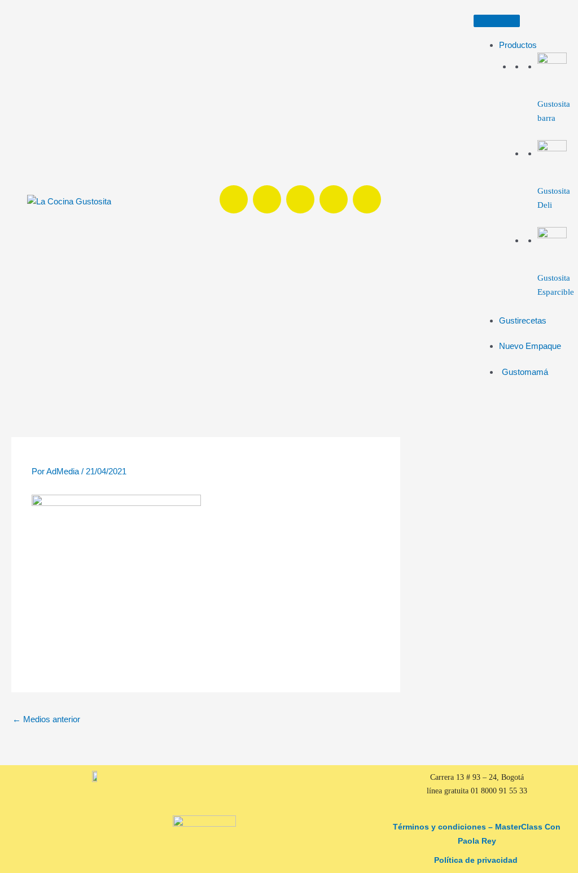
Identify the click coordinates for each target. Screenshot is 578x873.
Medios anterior (46, 719)
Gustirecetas (522, 320)
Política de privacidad (477, 860)
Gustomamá (525, 372)
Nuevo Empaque (530, 346)
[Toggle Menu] (497, 21)
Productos (518, 45)
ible (567, 291)
